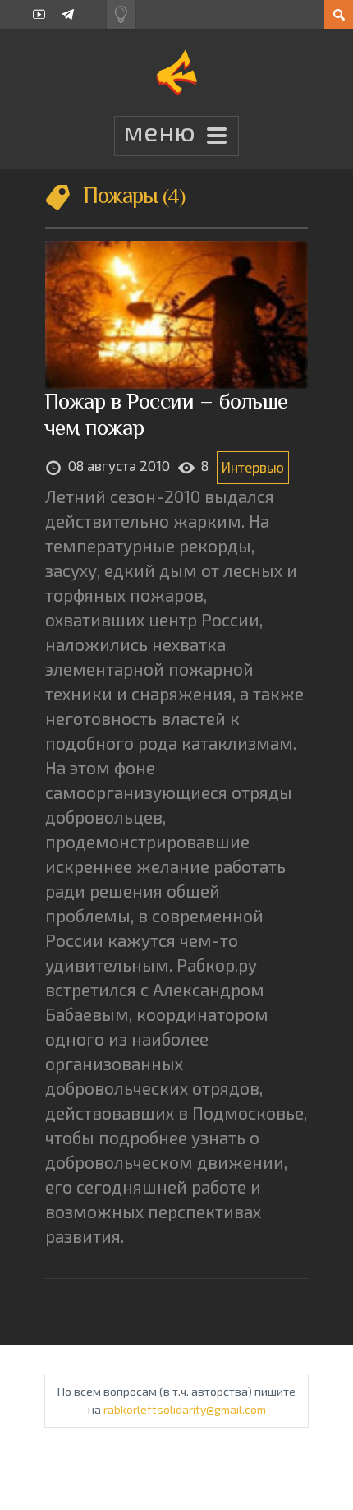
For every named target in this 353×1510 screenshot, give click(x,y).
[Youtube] (39, 14)
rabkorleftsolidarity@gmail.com (184, 1409)
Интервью (253, 467)
